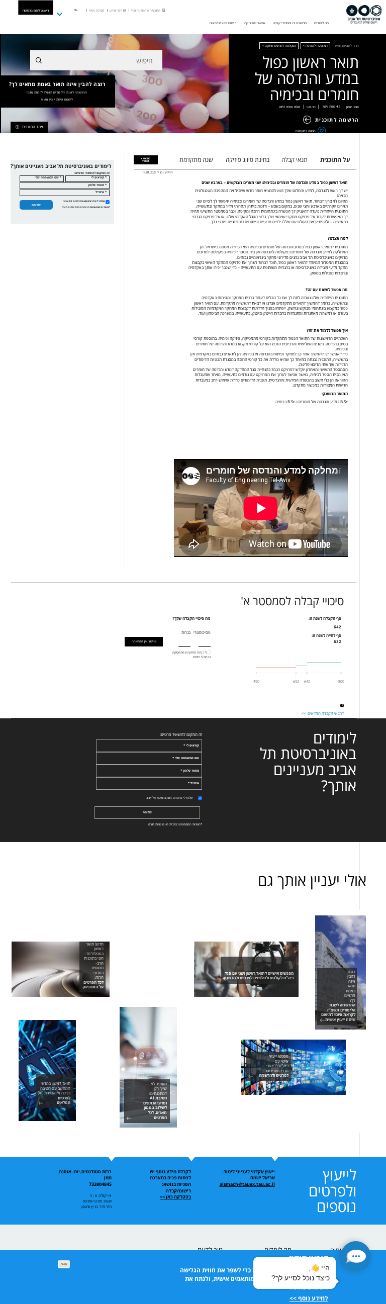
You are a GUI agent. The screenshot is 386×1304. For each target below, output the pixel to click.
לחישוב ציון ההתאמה (144, 641)
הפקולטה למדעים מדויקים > (279, 46)
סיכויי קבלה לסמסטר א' (292, 601)
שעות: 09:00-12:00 (97, 1200)
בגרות (185, 632)
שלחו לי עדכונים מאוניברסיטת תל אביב (84, 201)
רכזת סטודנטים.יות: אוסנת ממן (85, 1175)
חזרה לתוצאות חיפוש (347, 46)
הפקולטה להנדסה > (315, 46)
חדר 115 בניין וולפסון (96, 1206)
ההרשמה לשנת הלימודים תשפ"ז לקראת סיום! (57, 92)
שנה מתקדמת (196, 159)
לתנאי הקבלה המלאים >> (323, 713)
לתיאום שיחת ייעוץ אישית (57, 100)
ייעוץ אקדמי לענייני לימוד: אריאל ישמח (248, 1175)
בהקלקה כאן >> (175, 1197)
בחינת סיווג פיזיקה (247, 159)
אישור (64, 1264)
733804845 (100, 1184)
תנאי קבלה (294, 159)
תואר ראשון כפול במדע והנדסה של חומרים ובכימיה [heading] (307, 78)
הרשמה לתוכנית (337, 119)
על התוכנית (335, 159)
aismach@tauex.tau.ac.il (247, 1184)
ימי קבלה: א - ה (101, 1195)
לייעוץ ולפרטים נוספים (332, 1191)
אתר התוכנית (32, 126)
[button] (356, 1256)
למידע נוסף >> (309, 1298)
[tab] (146, 159)
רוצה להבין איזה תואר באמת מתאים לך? (57, 91)
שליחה (36, 205)
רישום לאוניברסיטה (36, 10)
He (75, 10)
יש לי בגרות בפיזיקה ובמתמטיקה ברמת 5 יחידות (191, 655)
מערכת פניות (97, 11)
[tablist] (265, 159)
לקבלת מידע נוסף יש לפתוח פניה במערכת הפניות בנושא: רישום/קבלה (170, 1181)
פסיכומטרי (202, 632)
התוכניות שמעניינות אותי (145, 11)
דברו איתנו (116, 11)
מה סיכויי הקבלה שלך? (191, 618)
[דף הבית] (363, 14)
